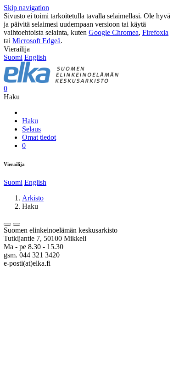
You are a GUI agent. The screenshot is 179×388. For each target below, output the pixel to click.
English (35, 57)
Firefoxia (155, 32)
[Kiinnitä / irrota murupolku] (16, 224)
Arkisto (33, 198)
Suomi (13, 57)
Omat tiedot (39, 137)
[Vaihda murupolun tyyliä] (7, 224)
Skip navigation (26, 7)
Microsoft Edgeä (36, 41)
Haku (30, 121)
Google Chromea (114, 32)
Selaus (31, 129)
